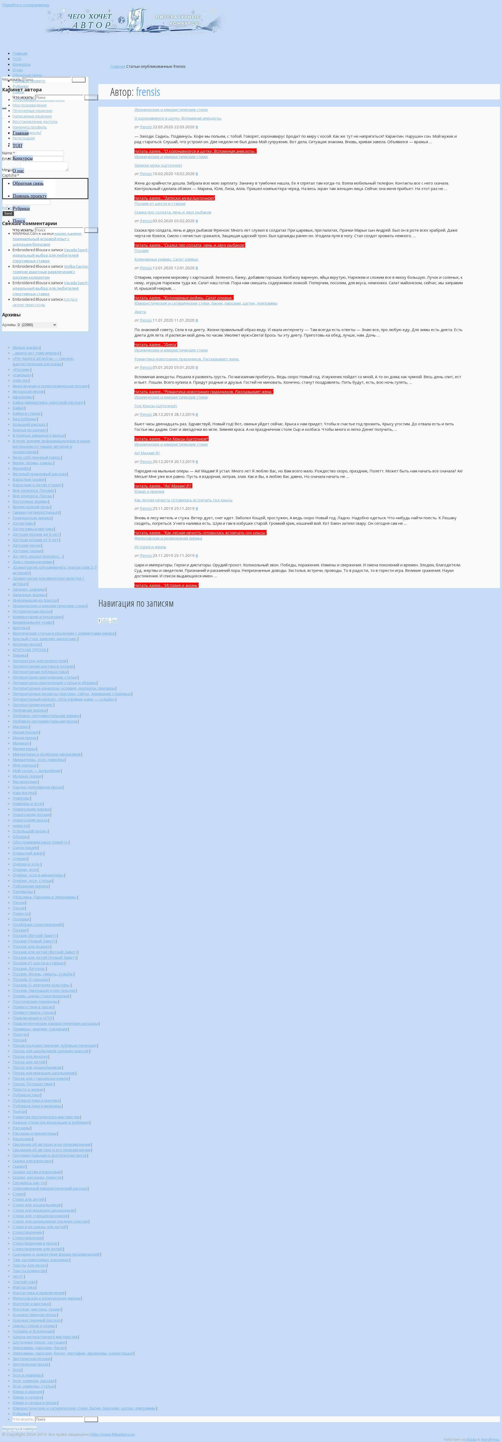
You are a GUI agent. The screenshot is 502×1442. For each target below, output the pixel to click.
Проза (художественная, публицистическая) (54, 1045)
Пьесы (19, 1111)
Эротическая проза (30, 1364)
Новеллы (21, 798)
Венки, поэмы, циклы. (33, 462)
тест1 (18, 1276)
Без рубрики (24, 418)
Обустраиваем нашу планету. (40, 842)
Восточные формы (30, 501)
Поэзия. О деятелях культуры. (41, 984)
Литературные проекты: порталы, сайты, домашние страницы (72, 693)
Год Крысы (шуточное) (155, 405)
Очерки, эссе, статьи (32, 880)
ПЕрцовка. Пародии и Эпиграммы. (45, 896)
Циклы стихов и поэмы (34, 1325)
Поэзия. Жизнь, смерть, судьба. (43, 973)
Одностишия (25, 847)
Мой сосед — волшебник (36, 770)
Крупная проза (26, 644)
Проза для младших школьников (44, 1072)
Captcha (10, 175)
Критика (20, 627)
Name (8, 153)
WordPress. (490, 1439)
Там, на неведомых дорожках (41, 1259)
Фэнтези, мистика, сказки (37, 1309)
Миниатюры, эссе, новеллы (38, 759)
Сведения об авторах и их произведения (51, 1144)
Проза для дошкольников (37, 1067)
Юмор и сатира (27, 1397)
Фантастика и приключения (38, 1292)
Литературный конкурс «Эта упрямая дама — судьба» (64, 699)
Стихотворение (27, 1232)
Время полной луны (31, 506)
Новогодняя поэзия (31, 814)
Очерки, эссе (25, 869)
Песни (19, 902)
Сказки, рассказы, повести (37, 1177)
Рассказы (21, 1127)
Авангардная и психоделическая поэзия (50, 385)
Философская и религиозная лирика (168, 538)
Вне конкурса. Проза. (32, 495)
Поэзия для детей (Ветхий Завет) (45, 951)
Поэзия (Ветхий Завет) (34, 935)
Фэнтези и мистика (31, 1303)
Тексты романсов (29, 1270)
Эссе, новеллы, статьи (33, 1386)
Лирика (19, 655)
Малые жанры (26, 347)
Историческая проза (32, 611)
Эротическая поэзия (31, 1358)
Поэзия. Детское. (29, 968)
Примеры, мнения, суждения (40, 1028)
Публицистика (26, 1094)
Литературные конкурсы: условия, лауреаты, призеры (64, 688)
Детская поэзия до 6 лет (36, 534)
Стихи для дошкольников (37, 1204)
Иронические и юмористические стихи (171, 109)
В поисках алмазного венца (38, 435)
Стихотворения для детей (37, 1248)
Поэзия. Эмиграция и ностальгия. (44, 990)
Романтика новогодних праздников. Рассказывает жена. (186, 358)
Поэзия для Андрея (31, 946)
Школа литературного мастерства (45, 1336)
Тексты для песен (29, 1265)
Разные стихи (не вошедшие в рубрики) (51, 1122)
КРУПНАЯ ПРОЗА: (30, 649)
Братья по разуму (29, 429)
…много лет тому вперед (36, 352)
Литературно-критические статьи (45, 677)
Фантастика (24, 1287)
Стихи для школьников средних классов (50, 1221)
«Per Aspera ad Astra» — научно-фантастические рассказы (44, 361)
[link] (18, 91)
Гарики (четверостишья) (36, 512)
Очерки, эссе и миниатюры (38, 875)
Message (11, 169)
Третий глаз (24, 1281)
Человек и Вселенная (33, 1331)
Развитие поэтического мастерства (46, 1116)
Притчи (20, 1034)
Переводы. (23, 891)
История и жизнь (150, 546)
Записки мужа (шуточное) (158, 165)
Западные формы (29, 594)
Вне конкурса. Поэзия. (33, 490)
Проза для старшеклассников (40, 1078)
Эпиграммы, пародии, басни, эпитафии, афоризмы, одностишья (73, 1353)
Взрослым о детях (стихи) (37, 484)
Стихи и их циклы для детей (39, 1226)
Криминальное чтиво (33, 622)
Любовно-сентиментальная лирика (46, 715)
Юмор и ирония (149, 491)
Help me (20, 380)
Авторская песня (28, 391)
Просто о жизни (28, 1089)
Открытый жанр (28, 853)
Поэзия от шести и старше (160, 203)
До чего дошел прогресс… (37, 556)
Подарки (21, 918)
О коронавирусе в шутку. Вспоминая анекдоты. (178, 118)
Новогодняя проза (30, 820)
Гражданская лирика (32, 517)
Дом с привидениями (33, 561)
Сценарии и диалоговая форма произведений (56, 1254)
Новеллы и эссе (27, 803)
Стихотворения (27, 1237)
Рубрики (20, 1413)
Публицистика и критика (36, 1100)
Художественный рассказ (37, 1320)
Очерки (20, 858)
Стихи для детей (28, 1199)
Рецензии (22, 1138)
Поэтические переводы (35, 1001)
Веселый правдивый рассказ (39, 473)
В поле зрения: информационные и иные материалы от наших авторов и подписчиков (51, 446)
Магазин (20, 726)
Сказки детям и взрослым (37, 1171)
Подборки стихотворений (37, 924)
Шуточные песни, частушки (39, 1342)
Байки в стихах (27, 413)
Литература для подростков (39, 660)
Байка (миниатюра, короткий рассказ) (48, 402)
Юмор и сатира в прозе (35, 1402)
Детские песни (27, 545)
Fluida (471, 1439)
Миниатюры (24, 748)
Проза (19, 1039)
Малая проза (24, 737)
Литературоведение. (33, 704)
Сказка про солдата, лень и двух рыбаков (172, 212)
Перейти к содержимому (25, 4)
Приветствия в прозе (33, 1006)
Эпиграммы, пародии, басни (39, 1347)
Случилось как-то (29, 1182)
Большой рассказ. (29, 424)
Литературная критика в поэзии (43, 666)
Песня (18, 907)
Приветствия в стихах (33, 1012)
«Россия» (21, 369)
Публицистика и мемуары (37, 1105)
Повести (21, 913)
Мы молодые (25, 781)
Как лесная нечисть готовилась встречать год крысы (183, 499)
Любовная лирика (29, 710)
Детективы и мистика (33, 528)
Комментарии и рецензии (37, 616)
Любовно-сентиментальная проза (45, 721)
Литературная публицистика (40, 671)
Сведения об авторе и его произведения (51, 1149)
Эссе (17, 1369)
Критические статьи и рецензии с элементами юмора (64, 633)
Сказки (19, 1166)
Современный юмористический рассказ (50, 1188)
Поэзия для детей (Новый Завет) (44, 957)
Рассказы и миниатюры (34, 1133)
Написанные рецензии (32, 116)
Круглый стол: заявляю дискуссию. (45, 638)
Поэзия (141, 250)
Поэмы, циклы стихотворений (41, 995)
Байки (18, 407)
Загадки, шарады (29, 589)
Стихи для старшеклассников (40, 1215)
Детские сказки (27, 550)
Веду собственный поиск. (36, 457)
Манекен (21, 743)
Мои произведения (30, 105)
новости (20, 825)
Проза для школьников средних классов (51, 1050)
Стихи (18, 1193)
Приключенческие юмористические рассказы (55, 1023)
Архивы (9, 324)
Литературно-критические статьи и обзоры (54, 682)
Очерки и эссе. (26, 864)
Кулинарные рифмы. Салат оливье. (166, 259)
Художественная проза (34, 1314)
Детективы (23, 523)
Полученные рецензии (32, 110)
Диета (140, 311)
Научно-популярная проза (37, 787)
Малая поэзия (25, 732)
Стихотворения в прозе (35, 1243)
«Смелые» (22, 374)
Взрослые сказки (28, 479)
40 (114, 620)
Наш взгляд (24, 792)
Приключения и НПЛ (32, 1017)
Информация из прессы (35, 600)
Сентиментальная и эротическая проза (50, 1155)
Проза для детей (29, 1061)
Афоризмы (22, 396)
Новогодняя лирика (31, 809)
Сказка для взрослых (32, 1160)
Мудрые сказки (27, 776)
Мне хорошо (25, 765)
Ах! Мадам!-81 (147, 452)
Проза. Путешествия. (33, 1083)
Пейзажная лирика (30, 885)
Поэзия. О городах (30, 979)
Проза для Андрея (30, 1056)
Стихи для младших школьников (43, 1210)
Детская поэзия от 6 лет (36, 539)
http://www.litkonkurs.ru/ (112, 1434)
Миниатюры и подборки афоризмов (47, 754)
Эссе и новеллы (27, 1375)
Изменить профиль (30, 127)
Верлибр (21, 468)
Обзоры (20, 836)
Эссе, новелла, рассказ (34, 1380)
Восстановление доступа (35, 121)
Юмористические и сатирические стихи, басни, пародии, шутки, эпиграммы (205, 303)
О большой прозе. (30, 831)
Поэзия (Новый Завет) (34, 940)
